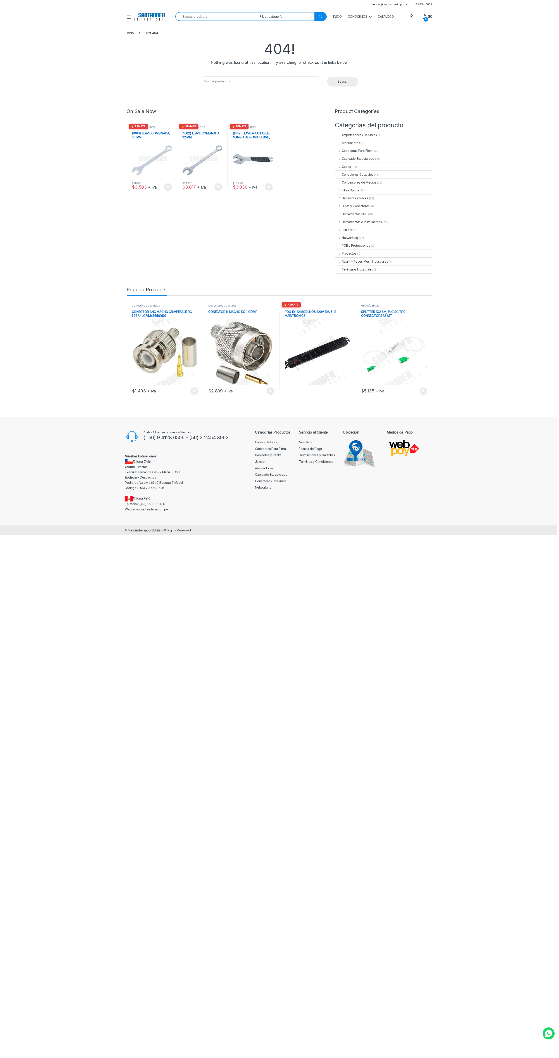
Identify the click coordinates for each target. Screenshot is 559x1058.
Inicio (130, 33)
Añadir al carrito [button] (193, 391)
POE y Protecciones (356, 245)
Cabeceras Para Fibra (357, 151)
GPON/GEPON (370, 305)
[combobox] (216, 16)
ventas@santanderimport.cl (390, 4)
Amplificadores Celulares (359, 135)
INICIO (337, 16)
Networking (350, 237)
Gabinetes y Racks (355, 198)
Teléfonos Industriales (357, 269)
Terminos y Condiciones (316, 461)
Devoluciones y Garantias (317, 455)
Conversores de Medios (359, 182)
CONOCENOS (357, 16)
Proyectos (349, 253)
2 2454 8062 (423, 4)
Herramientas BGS (143, 127)
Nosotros (305, 442)
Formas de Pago (310, 449)
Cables (347, 166)
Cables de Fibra (266, 442)
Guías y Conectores (355, 206)
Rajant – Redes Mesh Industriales (365, 261)
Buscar (343, 81)
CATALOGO (386, 16)
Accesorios (292, 305)
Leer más (168, 187)
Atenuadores (351, 143)
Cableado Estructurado (358, 158)
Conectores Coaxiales (357, 174)
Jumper (347, 230)
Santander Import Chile (144, 530)
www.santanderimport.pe (150, 509)
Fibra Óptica (350, 190)
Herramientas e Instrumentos (362, 222)
